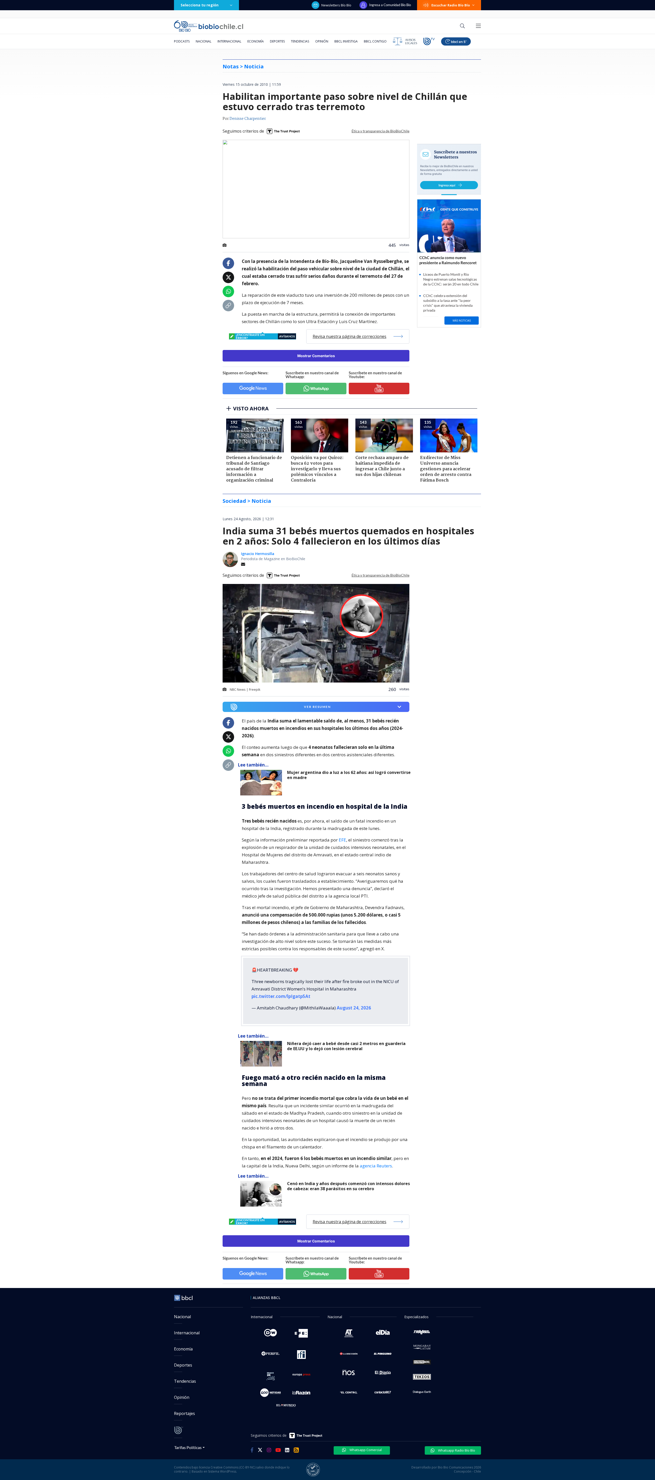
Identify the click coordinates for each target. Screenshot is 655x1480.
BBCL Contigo (375, 41)
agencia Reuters (376, 1166)
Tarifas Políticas (188, 1447)
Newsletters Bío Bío (336, 5)
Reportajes (184, 1413)
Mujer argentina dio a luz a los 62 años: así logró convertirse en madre (349, 775)
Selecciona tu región (200, 5)
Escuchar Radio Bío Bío (450, 5)
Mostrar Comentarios (316, 356)
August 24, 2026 (354, 1008)
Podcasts (182, 41)
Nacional (203, 41)
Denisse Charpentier (248, 119)
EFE (342, 840)
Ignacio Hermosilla (257, 553)
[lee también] (262, 782)
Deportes (277, 41)
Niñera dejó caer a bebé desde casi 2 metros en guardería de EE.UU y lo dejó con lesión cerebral (346, 1046)
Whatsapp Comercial (365, 1449)
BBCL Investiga (346, 41)
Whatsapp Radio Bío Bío (456, 1450)
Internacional (229, 41)
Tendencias (300, 41)
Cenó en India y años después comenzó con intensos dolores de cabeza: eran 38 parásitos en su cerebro (348, 1186)
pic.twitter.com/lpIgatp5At (281, 996)
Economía (255, 41)
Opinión (321, 41)
